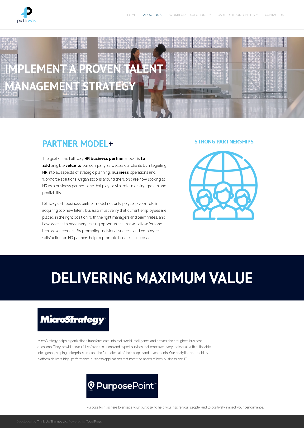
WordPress (94, 421)
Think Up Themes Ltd (52, 421)
